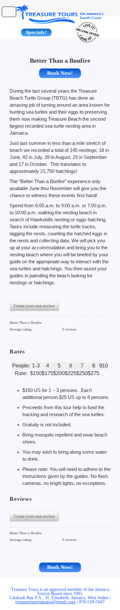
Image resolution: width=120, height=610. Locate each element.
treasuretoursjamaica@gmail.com (45, 601)
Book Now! (60, 73)
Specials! (36, 32)
